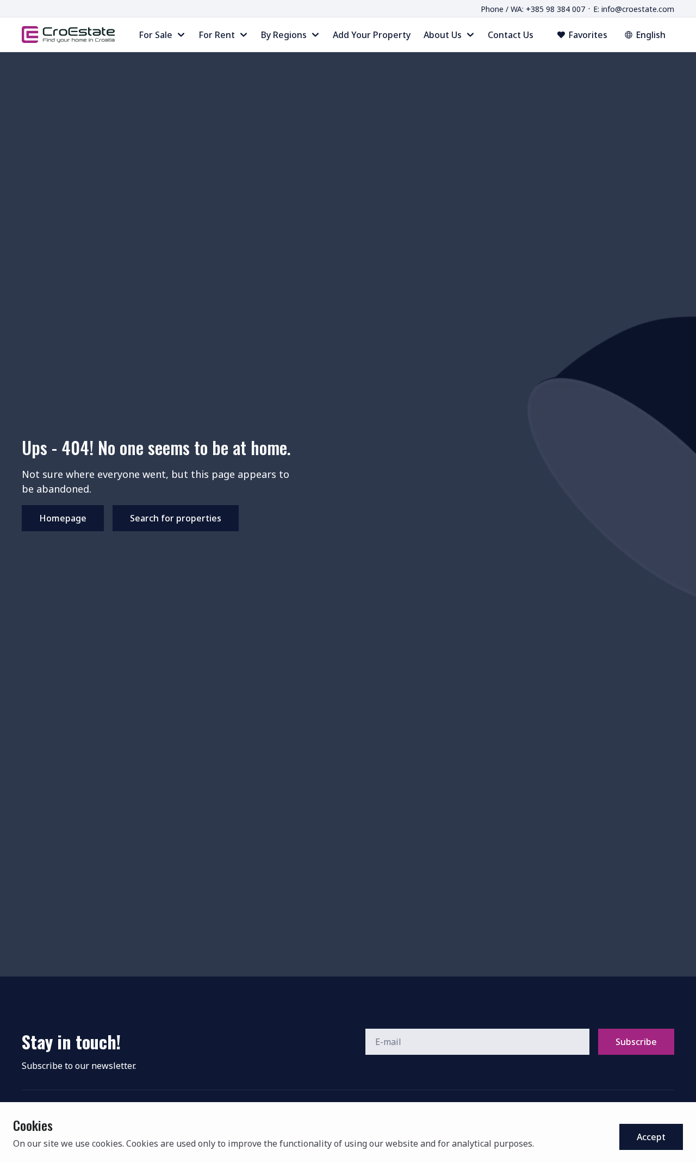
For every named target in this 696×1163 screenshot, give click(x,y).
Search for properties (175, 518)
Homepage (62, 518)
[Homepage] (68, 34)
